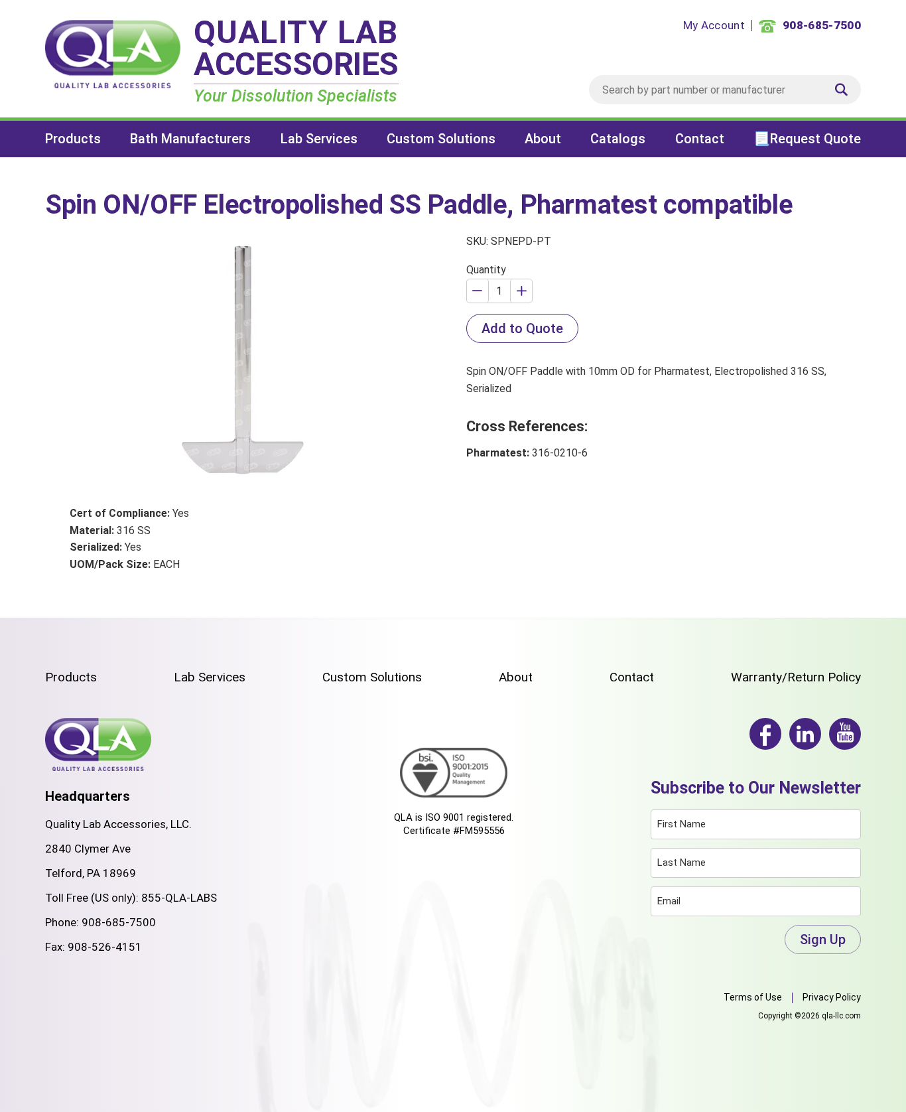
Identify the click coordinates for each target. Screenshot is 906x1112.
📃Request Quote (807, 139)
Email (668, 901)
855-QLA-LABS (179, 897)
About (543, 139)
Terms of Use (753, 997)
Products (73, 139)
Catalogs (617, 139)
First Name (681, 824)
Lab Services (319, 139)
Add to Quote (522, 328)
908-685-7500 (119, 922)
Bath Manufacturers (190, 139)
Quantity (486, 269)
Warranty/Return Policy (796, 677)
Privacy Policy (832, 997)
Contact (699, 139)
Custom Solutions (441, 139)
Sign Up (823, 939)
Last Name (681, 863)
